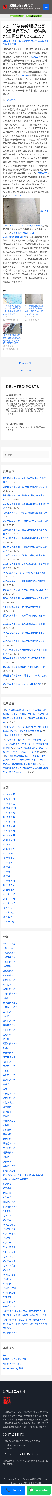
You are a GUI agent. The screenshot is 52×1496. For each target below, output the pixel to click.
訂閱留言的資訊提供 (12, 1364)
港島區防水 (8, 1107)
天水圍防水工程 (10, 1002)
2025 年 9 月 (9, 794)
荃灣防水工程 (9, 1143)
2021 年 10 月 (9, 903)
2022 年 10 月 (9, 862)
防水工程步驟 (9, 1261)
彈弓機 (6, 1039)
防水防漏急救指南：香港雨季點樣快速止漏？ (24, 607)
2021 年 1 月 (8, 921)
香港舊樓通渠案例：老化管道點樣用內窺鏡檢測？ (26, 487)
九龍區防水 (8, 966)
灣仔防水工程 (9, 1120)
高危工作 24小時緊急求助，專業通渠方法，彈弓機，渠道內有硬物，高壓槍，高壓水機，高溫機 (25, 408)
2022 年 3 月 (9, 885)
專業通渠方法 (9, 1025)
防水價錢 (7, 1211)
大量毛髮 (7, 998)
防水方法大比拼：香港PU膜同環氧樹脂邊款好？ (25, 572)
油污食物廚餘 (9, 1102)
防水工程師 (8, 1243)
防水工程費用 (9, 1265)
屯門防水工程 (9, 1030)
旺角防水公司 (9, 1062)
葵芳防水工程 (9, 1148)
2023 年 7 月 (9, 821)
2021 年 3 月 (9, 912)
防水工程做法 (9, 1224)
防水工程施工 (9, 1252)
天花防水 (7, 1012)
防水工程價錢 (9, 1234)
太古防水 (7, 1016)
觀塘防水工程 (9, 1171)
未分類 (6, 1071)
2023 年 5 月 (9, 831)
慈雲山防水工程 (10, 1043)
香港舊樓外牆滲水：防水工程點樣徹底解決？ (24, 641)
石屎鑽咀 (7, 1130)
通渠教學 (7, 1188)
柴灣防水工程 (9, 1075)
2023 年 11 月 (9, 803)
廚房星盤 (7, 1034)
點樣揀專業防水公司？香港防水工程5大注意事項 (25, 675)
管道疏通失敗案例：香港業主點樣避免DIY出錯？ (25, 590)
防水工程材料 (9, 1256)
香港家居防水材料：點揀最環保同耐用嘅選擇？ (25, 615)
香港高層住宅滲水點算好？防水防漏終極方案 (24, 658)
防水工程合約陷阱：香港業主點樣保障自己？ (24, 632)
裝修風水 (7, 1161)
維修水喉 (7, 1134)
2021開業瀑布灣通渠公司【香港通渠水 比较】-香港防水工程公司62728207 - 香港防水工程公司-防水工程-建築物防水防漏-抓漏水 (25, 760)
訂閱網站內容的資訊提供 (14, 1359)
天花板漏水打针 (10, 1007)
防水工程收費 (9, 1247)
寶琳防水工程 (9, 1021)
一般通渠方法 (9, 957)
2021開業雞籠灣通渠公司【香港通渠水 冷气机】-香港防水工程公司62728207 (25, 768)
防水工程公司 (9, 1238)
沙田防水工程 (9, 1093)
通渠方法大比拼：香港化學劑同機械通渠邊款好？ (26, 512)
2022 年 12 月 (9, 853)
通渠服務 (7, 1197)
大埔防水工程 (9, 989)
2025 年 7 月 (9, 799)
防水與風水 (8, 1279)
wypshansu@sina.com (14, 1445)
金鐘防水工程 (9, 1202)
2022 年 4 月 (9, 880)
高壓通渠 (7, 1328)
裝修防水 (7, 1157)
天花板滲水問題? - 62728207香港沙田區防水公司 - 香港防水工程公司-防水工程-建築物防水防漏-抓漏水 (25, 743)
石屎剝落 (7, 1125)
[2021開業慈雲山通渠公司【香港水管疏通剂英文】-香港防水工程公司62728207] (12, 328)
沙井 (5, 1089)
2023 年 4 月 (9, 835)
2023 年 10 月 (9, 808)
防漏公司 (7, 1297)
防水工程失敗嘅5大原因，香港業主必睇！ (22, 684)
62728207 (36, 57)
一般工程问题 (9, 943)
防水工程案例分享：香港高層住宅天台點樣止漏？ (26, 521)
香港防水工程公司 (21, 6)
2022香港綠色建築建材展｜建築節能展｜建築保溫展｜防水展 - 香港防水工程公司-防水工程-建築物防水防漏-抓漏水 (25, 714)
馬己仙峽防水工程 (13, 735)
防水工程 (7, 1215)
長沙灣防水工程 (10, 1206)
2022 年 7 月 (9, 867)
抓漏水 (6, 1048)
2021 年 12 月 (9, 894)
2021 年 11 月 (9, 899)
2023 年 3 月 (9, 840)
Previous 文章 (26, 363)
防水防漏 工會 (9, 1288)
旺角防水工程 (9, 1066)
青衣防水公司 (9, 1302)
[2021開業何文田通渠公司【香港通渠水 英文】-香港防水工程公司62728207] (12, 299)
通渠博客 (7, 1184)
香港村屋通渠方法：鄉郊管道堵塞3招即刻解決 (24, 581)
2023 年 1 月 (9, 849)
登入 (5, 1355)
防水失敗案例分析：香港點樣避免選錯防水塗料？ (26, 538)
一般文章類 (8, 948)
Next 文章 (26, 370)
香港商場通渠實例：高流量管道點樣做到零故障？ (26, 598)
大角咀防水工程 (10, 993)
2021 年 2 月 (8, 917)
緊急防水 (7, 1139)
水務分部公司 (9, 1084)
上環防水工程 (9, 962)
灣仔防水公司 (9, 1116)
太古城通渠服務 (14, 424)
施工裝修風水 (9, 1057)
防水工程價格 (9, 1229)
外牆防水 (7, 984)
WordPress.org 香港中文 (15, 1368)
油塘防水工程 (9, 1098)
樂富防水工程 (9, 1080)
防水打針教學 (9, 1274)
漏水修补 (7, 1111)
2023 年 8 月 (9, 817)
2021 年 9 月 (9, 908)
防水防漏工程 (9, 1293)
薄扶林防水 (8, 1152)
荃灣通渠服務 (13, 395)
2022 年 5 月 (9, 876)
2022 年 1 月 (8, 890)
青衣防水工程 (9, 1306)
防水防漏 (7, 1284)
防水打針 (7, 1270)
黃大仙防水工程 (10, 1332)
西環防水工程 (9, 1166)
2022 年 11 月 (9, 858)
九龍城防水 (8, 971)
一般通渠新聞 (9, 953)
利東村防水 (8, 975)
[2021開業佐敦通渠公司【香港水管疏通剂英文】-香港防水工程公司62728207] (34, 299)
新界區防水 (8, 1052)
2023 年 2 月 (9, 844)
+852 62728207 (10, 1448)
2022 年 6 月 (9, 871)
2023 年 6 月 (9, 826)
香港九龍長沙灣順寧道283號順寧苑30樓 (21, 1441)
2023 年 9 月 (9, 812)
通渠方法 (7, 1193)
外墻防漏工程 (9, 980)
